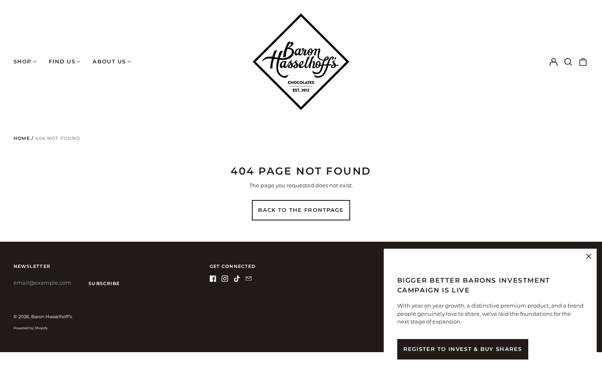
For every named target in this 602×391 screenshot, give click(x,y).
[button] (568, 61)
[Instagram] (225, 278)
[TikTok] (236, 278)
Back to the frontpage (301, 210)
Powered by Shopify (31, 328)
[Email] (248, 278)
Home (22, 138)
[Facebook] (213, 278)
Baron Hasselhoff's (51, 316)
